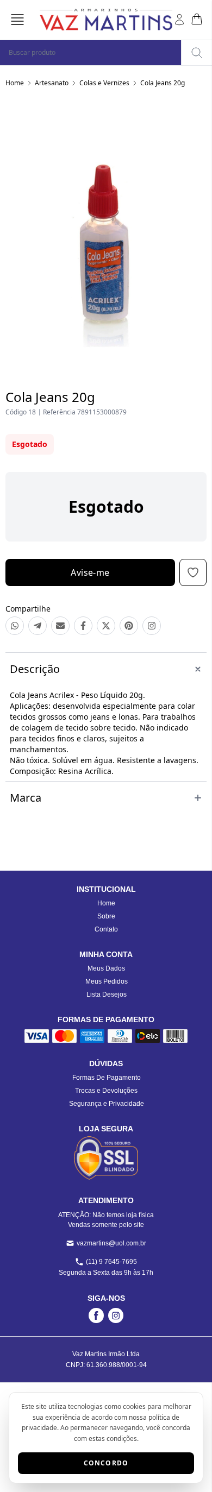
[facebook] (96, 1315)
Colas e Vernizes (104, 82)
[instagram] (115, 1315)
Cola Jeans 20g (162, 82)
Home (14, 82)
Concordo (106, 1463)
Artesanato (51, 82)
